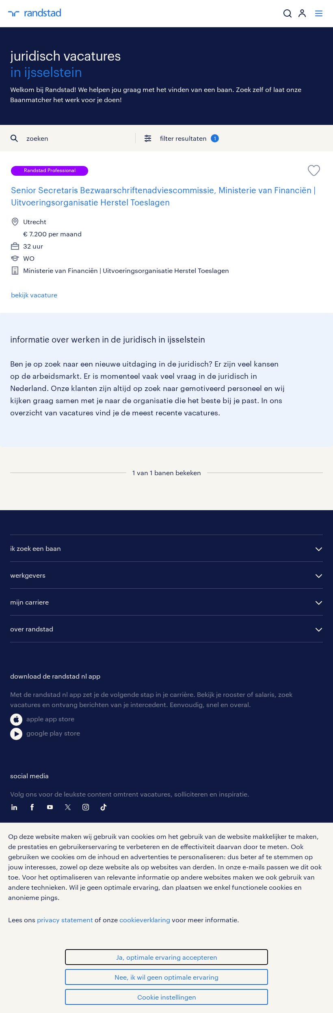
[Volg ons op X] (70, 807)
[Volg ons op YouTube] (52, 807)
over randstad (31, 629)
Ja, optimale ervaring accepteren (166, 957)
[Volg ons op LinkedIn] (16, 807)
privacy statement (65, 919)
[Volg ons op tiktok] (105, 807)
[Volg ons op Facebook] (34, 807)
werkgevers (27, 575)
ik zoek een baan (35, 548)
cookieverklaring (144, 919)
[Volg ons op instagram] (88, 807)
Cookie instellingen (166, 997)
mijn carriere (29, 602)
